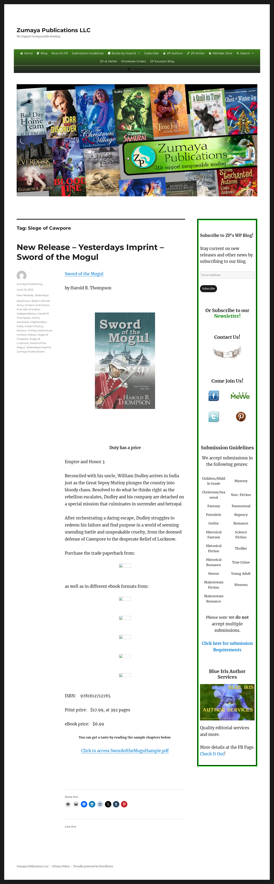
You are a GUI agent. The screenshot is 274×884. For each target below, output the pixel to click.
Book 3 (35, 300)
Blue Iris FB (60, 53)
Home (28, 53)
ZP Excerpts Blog (162, 61)
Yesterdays (42, 295)
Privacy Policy (61, 866)
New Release (25, 295)
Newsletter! (227, 316)
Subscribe (208, 288)
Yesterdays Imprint (38, 347)
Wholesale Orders (133, 61)
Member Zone (222, 53)
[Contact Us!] (227, 353)
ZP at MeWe (108, 61)
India (20, 326)
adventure (23, 300)
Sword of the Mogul (84, 273)
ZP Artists (198, 53)
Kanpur (21, 330)
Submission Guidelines (88, 53)
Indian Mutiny (34, 326)
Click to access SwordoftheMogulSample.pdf (125, 750)
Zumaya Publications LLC (54, 30)
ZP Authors (175, 53)
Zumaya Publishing (30, 284)
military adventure (40, 330)
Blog (44, 53)
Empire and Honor (37, 305)
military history (26, 334)
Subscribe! (151, 53)
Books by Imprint (124, 53)
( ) (139, 69)
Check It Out (212, 753)
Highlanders (38, 322)
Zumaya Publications (31, 351)
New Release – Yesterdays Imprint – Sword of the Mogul (90, 252)
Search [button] (245, 53)
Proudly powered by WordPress (93, 866)
